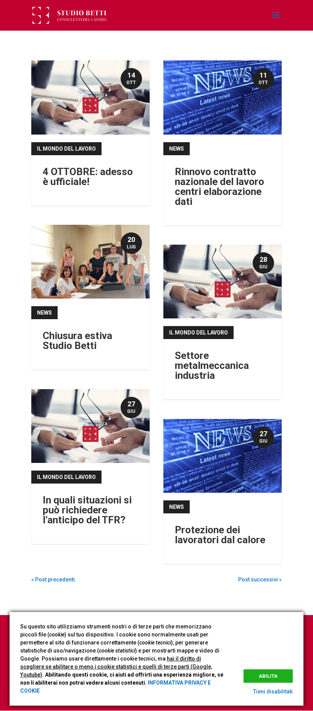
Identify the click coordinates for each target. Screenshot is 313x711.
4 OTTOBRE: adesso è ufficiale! (88, 176)
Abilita (268, 676)
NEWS (44, 313)
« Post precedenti (53, 579)
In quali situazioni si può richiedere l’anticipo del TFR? (87, 510)
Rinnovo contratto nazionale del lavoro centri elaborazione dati (219, 186)
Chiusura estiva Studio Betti (77, 340)
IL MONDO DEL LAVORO (66, 149)
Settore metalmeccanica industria (212, 365)
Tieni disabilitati (273, 691)
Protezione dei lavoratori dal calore (220, 534)
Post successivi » (260, 579)
